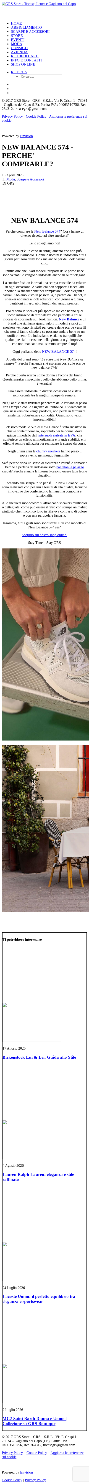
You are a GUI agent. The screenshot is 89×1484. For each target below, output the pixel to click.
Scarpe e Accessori (30, 31)
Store (17, 36)
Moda (16, 44)
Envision (26, 136)
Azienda (19, 52)
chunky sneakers (48, 451)
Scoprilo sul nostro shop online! (44, 535)
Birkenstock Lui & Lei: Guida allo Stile (39, 1057)
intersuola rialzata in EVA (56, 435)
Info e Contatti (26, 60)
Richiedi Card (25, 56)
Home (16, 23)
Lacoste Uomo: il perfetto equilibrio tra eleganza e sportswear (39, 1299)
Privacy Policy (12, 116)
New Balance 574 (47, 231)
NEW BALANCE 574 (59, 351)
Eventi (17, 40)
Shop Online (23, 64)
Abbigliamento (26, 27)
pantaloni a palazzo (70, 467)
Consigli (19, 48)
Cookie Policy (36, 116)
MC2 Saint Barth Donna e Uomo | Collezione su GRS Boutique (35, 1421)
